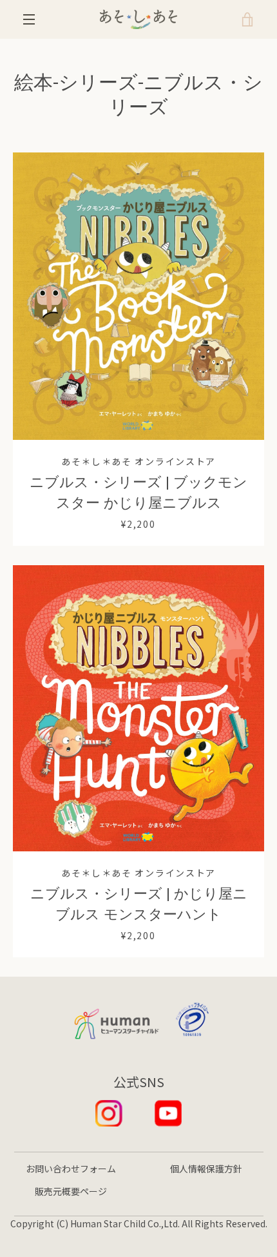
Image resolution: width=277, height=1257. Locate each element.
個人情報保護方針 (206, 1168)
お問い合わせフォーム (71, 1168)
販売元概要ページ (71, 1191)
